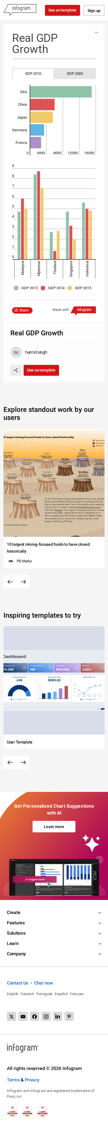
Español (61, 994)
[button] (27, 288)
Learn (13, 943)
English (12, 994)
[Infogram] (19, 10)
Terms (13, 1080)
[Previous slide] (10, 581)
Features (16, 922)
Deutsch (27, 994)
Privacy (32, 1080)
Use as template (62, 10)
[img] (61, 91)
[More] (96, 32)
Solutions (16, 933)
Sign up (94, 10)
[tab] (33, 73)
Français (77, 994)
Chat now (43, 983)
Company (16, 953)
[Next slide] (23, 581)
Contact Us (17, 983)
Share (23, 310)
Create (13, 912)
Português (44, 994)
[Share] (15, 370)
